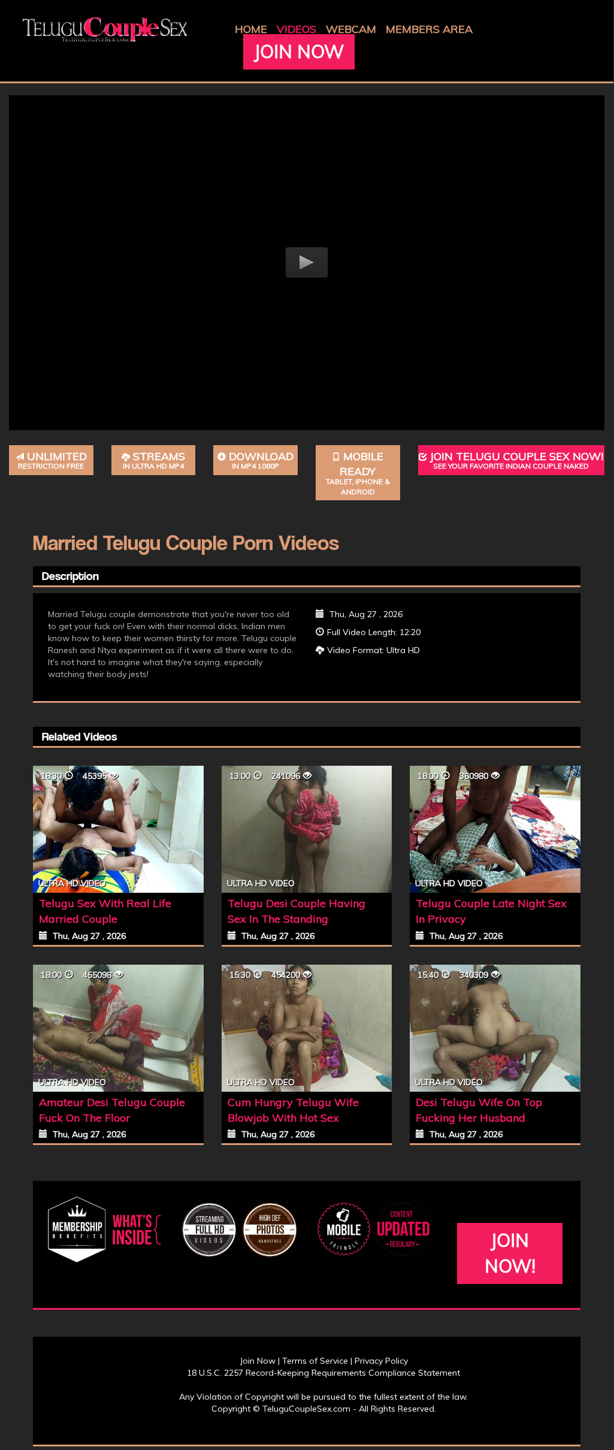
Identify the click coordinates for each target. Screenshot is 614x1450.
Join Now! (510, 1253)
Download (261, 460)
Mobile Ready (358, 473)
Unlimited (52, 460)
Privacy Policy (381, 1360)
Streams (154, 460)
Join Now (299, 51)
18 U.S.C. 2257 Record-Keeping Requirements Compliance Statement (323, 1372)
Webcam (351, 29)
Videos (296, 29)
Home (251, 29)
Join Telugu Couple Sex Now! (516, 460)
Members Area (429, 29)
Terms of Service (315, 1360)
